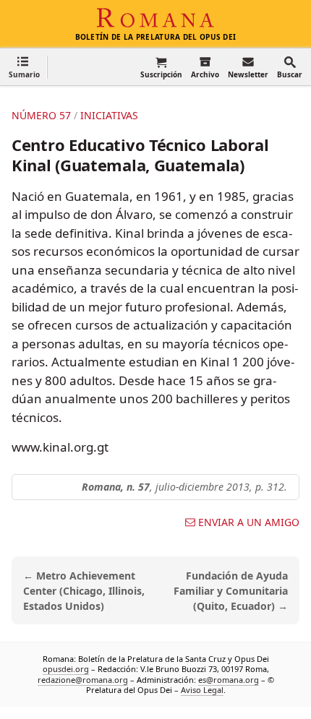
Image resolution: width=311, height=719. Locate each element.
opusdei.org (66, 669)
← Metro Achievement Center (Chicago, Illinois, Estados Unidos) (84, 591)
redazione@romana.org (83, 679)
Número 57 (41, 115)
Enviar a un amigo (248, 522)
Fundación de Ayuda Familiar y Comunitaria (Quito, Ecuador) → (231, 591)
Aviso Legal (202, 689)
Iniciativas (109, 115)
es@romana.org (228, 679)
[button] (24, 66)
